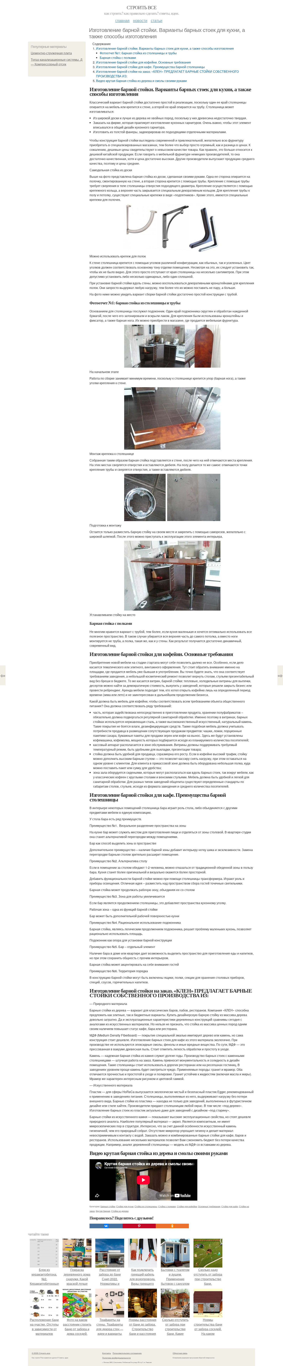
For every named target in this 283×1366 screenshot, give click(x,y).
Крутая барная (103, 1210)
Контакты (106, 1353)
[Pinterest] (139, 1226)
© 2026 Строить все (41, 1353)
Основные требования (209, 1206)
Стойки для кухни (124, 1206)
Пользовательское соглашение (127, 1353)
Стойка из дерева (119, 1210)
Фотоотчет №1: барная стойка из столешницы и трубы (138, 53)
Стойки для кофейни (187, 1206)
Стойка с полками (167, 1206)
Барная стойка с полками (118, 57)
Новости (140, 20)
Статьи (156, 20)
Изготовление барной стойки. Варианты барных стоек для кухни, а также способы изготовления (165, 48)
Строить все (141, 7)
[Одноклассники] (172, 1226)
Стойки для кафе (229, 1206)
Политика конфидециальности (116, 1357)
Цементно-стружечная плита (51, 53)
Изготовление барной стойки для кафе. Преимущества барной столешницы (150, 67)
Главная (122, 20)
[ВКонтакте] (106, 1226)
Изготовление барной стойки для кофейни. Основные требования (143, 62)
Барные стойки (107, 1206)
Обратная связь (180, 1353)
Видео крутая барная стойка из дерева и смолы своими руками (141, 80)
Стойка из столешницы (146, 1206)
